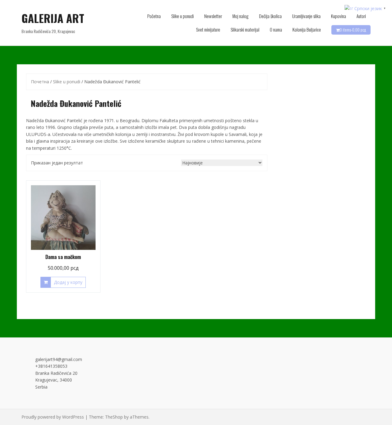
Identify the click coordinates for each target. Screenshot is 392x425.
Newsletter (213, 16)
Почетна (40, 82)
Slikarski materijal (245, 29)
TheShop (114, 417)
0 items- (353, 30)
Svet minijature (208, 29)
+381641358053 (51, 366)
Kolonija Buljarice (306, 29)
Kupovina (338, 16)
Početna (154, 16)
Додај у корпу (68, 282)
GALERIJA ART (52, 18)
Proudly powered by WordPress (52, 417)
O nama (276, 29)
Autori (361, 16)
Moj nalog (240, 16)
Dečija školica (270, 16)
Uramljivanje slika (306, 16)
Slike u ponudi (182, 16)
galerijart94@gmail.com (58, 359)
